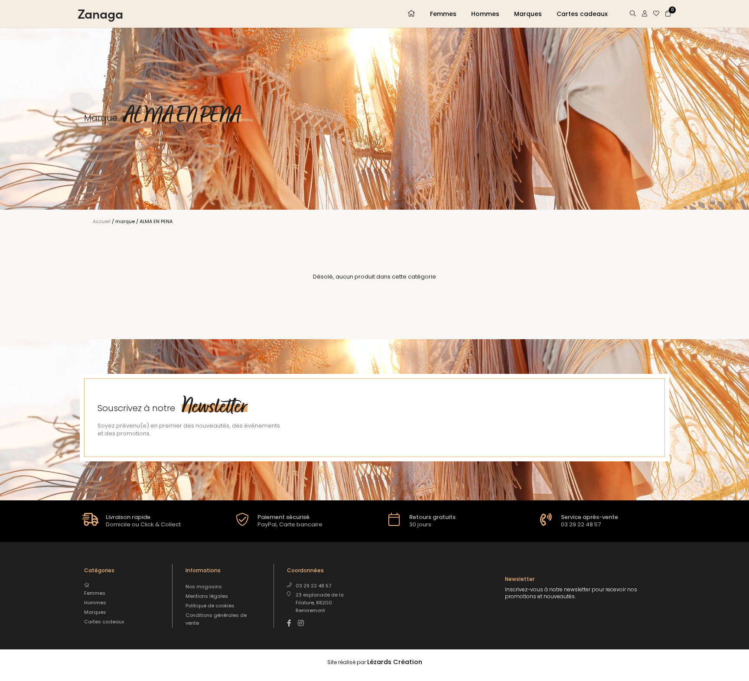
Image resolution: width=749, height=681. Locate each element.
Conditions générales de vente (216, 619)
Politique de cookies (210, 605)
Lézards (394, 662)
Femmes (443, 14)
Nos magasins (204, 586)
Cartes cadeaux (582, 14)
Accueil (102, 221)
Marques (528, 14)
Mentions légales (207, 596)
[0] (668, 13)
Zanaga (100, 13)
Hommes (485, 14)
